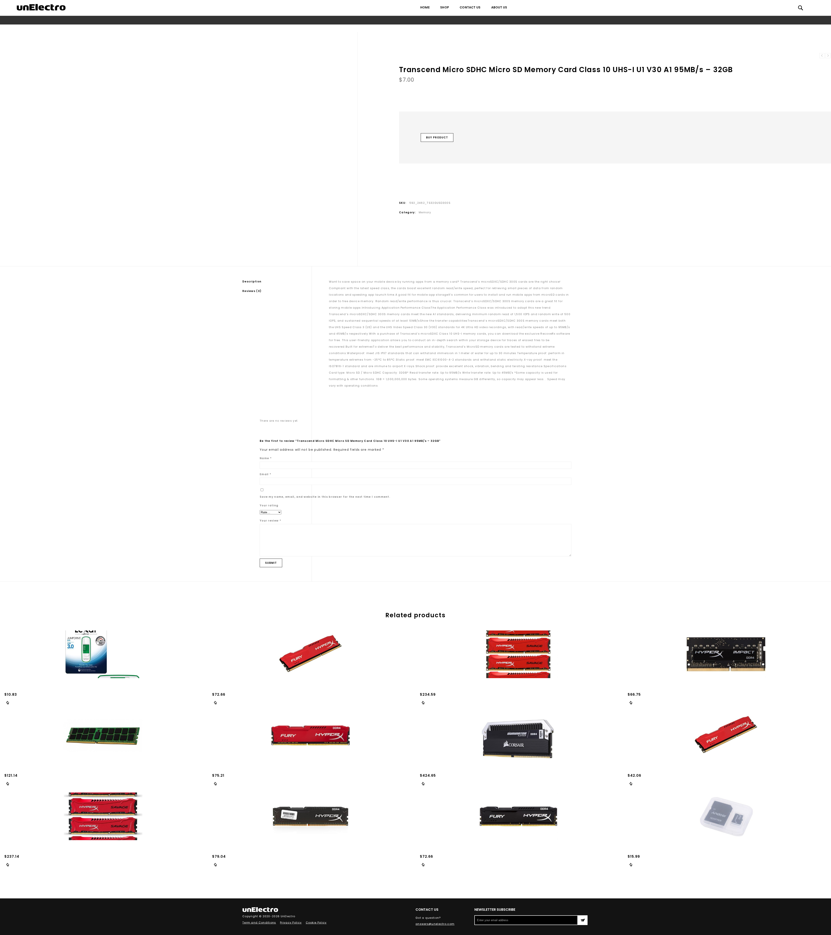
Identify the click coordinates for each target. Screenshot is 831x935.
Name (266, 458)
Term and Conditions (259, 922)
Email (265, 474)
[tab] (277, 281)
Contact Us (470, 7)
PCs (350, 28)
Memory (362, 28)
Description (251, 281)
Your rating (269, 505)
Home (425, 7)
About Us (499, 7)
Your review (270, 520)
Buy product (437, 137)
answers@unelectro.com (435, 924)
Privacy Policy (291, 922)
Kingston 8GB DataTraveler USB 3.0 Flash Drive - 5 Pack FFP (828, 55)
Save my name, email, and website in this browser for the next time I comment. (325, 497)
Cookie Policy (316, 922)
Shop (444, 7)
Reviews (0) (251, 291)
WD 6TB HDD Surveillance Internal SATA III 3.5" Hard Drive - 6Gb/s (822, 55)
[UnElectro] (41, 7)
